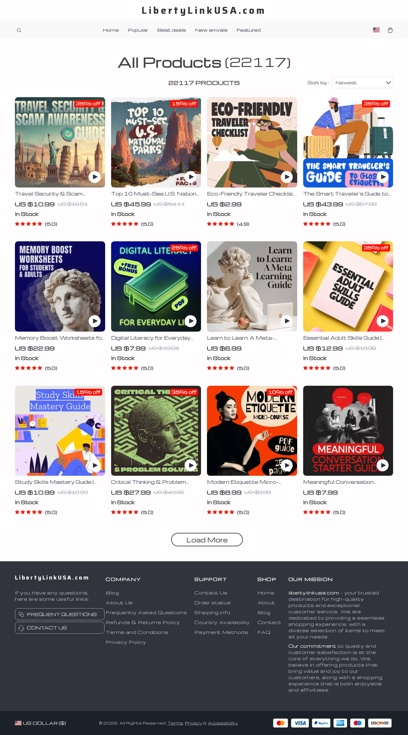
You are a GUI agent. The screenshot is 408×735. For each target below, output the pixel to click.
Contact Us (211, 593)
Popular (138, 30)
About (266, 603)
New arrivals (211, 30)
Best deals (171, 30)
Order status (212, 603)
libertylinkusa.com (314, 593)
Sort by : (318, 83)
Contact (269, 622)
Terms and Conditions (137, 632)
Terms (175, 722)
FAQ (264, 632)
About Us (119, 603)
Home (111, 30)
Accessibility (223, 722)
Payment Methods (221, 632)
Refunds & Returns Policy (143, 622)
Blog (112, 593)
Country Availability (222, 622)
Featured (249, 30)
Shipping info (212, 612)
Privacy (193, 722)
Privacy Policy (126, 642)
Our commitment (312, 646)
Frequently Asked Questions (146, 612)
